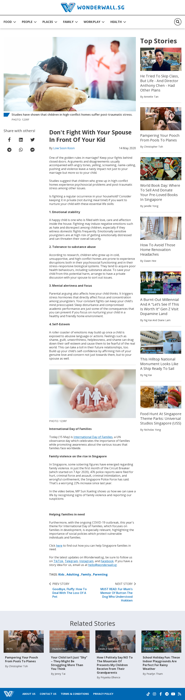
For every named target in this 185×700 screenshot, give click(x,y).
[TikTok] (148, 694)
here (59, 546)
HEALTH (116, 22)
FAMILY (68, 22)
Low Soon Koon (64, 148)
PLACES (47, 22)
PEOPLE (27, 22)
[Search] (178, 22)
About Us (28, 693)
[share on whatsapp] (21, 149)
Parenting (100, 574)
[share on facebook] (9, 139)
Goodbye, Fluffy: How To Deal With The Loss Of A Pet (69, 590)
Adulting (72, 574)
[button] (10, 21)
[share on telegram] (9, 149)
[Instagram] (154, 694)
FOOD (8, 22)
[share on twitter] (32, 139)
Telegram (71, 561)
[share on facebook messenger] (32, 149)
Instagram (86, 561)
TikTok (58, 561)
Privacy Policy (103, 693)
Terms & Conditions (75, 693)
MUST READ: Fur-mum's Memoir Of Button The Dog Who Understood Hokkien (116, 592)
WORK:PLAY (92, 22)
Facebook (107, 561)
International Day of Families (93, 437)
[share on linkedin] (21, 139)
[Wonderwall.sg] (92, 7)
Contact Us (48, 693)
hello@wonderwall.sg (102, 565)
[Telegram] (167, 694)
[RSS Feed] (179, 694)
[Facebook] (160, 694)
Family (86, 574)
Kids (61, 574)
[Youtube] (173, 694)
